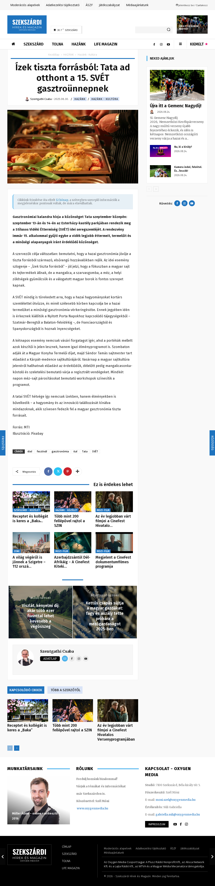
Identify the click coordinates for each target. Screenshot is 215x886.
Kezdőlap (53, 54)
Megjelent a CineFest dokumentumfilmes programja (113, 562)
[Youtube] (168, 44)
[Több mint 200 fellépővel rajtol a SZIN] (73, 501)
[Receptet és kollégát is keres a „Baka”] (31, 501)
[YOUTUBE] (175, 824)
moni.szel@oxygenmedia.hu (175, 800)
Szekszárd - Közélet (27, 510)
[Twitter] (58, 471)
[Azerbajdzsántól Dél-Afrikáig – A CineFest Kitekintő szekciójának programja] (73, 542)
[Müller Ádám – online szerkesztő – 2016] (38, 800)
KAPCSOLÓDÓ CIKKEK (25, 690)
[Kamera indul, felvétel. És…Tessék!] (160, 171)
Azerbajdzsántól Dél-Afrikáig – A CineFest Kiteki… (72, 562)
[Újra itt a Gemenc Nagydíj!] (177, 85)
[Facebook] (154, 44)
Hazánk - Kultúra (104, 99)
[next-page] (16, 748)
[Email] (65, 659)
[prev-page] (10, 748)
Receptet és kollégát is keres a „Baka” (27, 727)
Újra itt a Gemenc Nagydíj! (175, 106)
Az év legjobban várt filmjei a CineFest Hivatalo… (113, 521)
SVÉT (95, 451)
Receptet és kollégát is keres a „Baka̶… (30, 518)
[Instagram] (161, 44)
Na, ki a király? (183, 146)
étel (30, 451)
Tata (85, 451)
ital (75, 451)
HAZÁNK (68, 54)
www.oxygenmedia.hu (92, 808)
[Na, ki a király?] (160, 151)
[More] (77, 471)
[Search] (169, 30)
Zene (17, 551)
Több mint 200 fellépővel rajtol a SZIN (69, 521)
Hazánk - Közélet (66, 510)
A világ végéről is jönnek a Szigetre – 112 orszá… (29, 562)
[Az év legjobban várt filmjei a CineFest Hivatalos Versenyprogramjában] (114, 501)
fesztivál (42, 451)
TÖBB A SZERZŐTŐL (65, 690)
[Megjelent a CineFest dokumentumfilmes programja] (114, 542)
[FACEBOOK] (180, 824)
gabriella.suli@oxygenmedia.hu (178, 814)
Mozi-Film (103, 510)
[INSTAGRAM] (186, 824)
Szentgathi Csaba (57, 651)
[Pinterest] (67, 471)
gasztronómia (60, 451)
